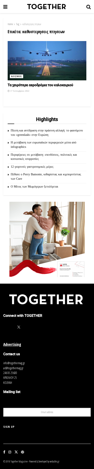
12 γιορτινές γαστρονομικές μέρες (32, 166)
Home (10, 24)
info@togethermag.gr (14, 363)
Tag (17, 24)
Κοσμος (16, 76)
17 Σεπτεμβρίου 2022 (19, 91)
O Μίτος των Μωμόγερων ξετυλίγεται (34, 186)
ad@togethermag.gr (13, 368)
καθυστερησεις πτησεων (31, 24)
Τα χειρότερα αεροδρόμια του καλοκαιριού (40, 85)
